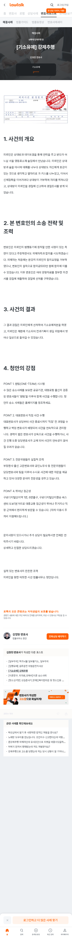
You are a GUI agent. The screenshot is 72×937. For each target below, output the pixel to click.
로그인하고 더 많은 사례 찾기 (40, 920)
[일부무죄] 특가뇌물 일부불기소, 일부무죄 (28, 661)
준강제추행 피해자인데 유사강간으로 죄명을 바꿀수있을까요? (37, 742)
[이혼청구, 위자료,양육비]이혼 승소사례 (27, 675)
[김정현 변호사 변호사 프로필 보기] (6, 635)
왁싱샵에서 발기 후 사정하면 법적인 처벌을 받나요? (33, 732)
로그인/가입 (63, 5)
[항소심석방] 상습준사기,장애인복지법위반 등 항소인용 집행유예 (39, 680)
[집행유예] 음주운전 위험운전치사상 (25, 666)
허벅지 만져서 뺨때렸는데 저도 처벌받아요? (29, 746)
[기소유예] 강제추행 (18, 670)
